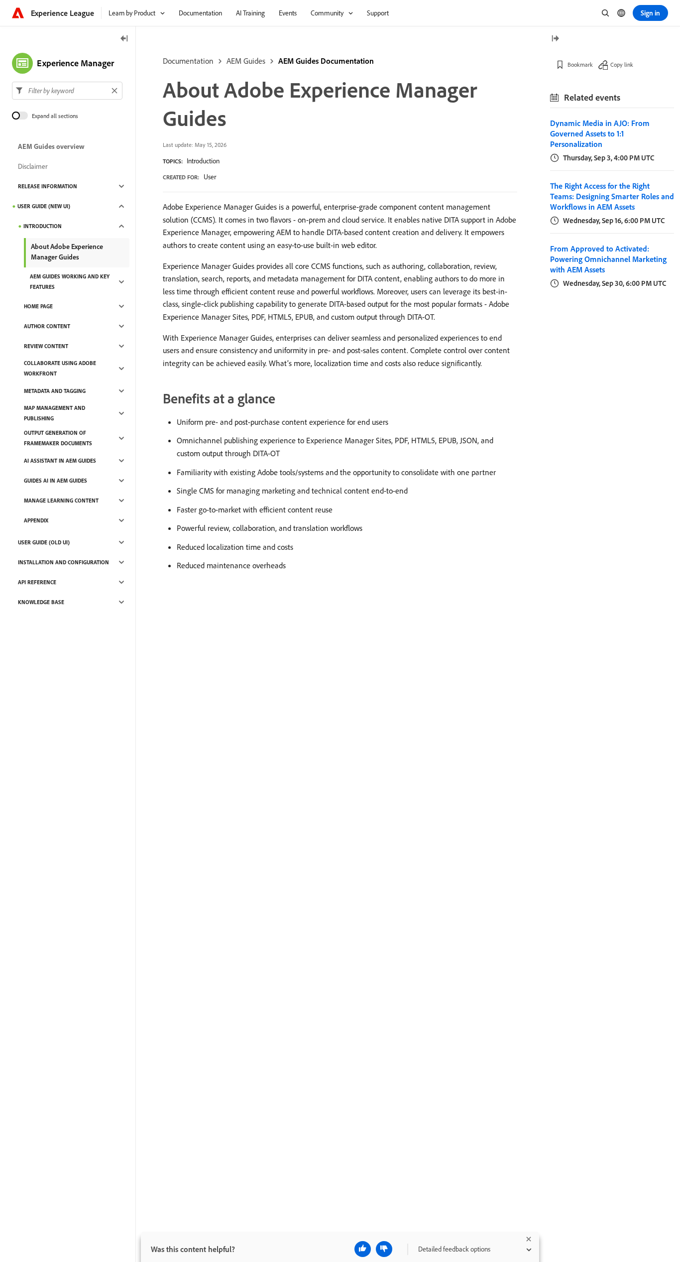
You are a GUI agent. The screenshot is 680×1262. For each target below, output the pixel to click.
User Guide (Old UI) (44, 542)
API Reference (37, 582)
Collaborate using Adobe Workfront (60, 368)
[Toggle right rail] (555, 39)
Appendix (36, 520)
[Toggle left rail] (124, 39)
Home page (38, 306)
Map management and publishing (54, 413)
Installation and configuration (63, 562)
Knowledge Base (41, 602)
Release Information (47, 186)
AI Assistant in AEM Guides (60, 460)
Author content (47, 326)
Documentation (188, 61)
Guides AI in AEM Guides (55, 480)
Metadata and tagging (55, 390)
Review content (46, 346)
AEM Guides (246, 61)
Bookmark (580, 64)
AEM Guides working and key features (70, 281)
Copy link (621, 64)
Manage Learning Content (61, 500)
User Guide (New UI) (43, 206)
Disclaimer (32, 166)
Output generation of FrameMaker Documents (58, 438)
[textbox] (67, 91)
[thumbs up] (362, 1249)
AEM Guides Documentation (326, 61)
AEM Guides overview (51, 146)
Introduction (203, 160)
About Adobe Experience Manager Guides (67, 251)
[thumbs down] (384, 1249)
